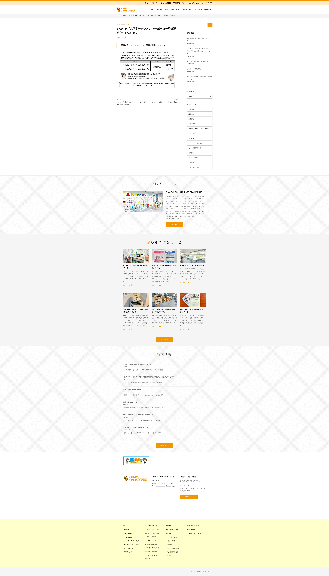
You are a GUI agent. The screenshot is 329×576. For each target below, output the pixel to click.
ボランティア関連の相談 (152, 529)
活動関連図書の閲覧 (151, 544)
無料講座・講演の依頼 (151, 551)
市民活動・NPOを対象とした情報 (198, 128)
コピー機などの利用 (151, 540)
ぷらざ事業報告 (193, 158)
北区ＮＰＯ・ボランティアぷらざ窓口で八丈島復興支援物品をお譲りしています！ (199, 51)
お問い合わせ (195, 3)
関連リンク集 (128, 552)
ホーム (153, 9)
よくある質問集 (128, 548)
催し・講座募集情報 (194, 148)
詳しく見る (126, 285)
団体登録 (147, 559)
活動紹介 (191, 109)
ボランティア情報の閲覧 (152, 548)
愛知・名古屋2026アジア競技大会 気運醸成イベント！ (140, 415)
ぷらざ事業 (191, 124)
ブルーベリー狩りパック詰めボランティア (136, 427)
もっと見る (164, 445)
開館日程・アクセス (181, 3)
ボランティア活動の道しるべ (132, 541)
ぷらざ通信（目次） (194, 167)
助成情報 (191, 153)
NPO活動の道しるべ (130, 537)
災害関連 (184, 9)
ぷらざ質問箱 (167, 3)
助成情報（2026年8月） (194, 69)
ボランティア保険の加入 (152, 533)
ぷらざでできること (170, 9)
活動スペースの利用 (151, 537)
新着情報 (206, 9)
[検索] (210, 25)
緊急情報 (191, 162)
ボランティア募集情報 (195, 143)
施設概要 (160, 9)
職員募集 (191, 114)
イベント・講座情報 (151, 555)
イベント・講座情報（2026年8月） (197, 61)
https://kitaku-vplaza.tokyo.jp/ (165, 486)
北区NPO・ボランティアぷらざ (204, 571)
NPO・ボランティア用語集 (132, 544)
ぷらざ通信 (120, 24)
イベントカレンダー (152, 3)
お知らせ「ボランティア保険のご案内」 (165, 102)
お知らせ (126, 24)
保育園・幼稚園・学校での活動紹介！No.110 (137, 364)
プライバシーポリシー (194, 533)
